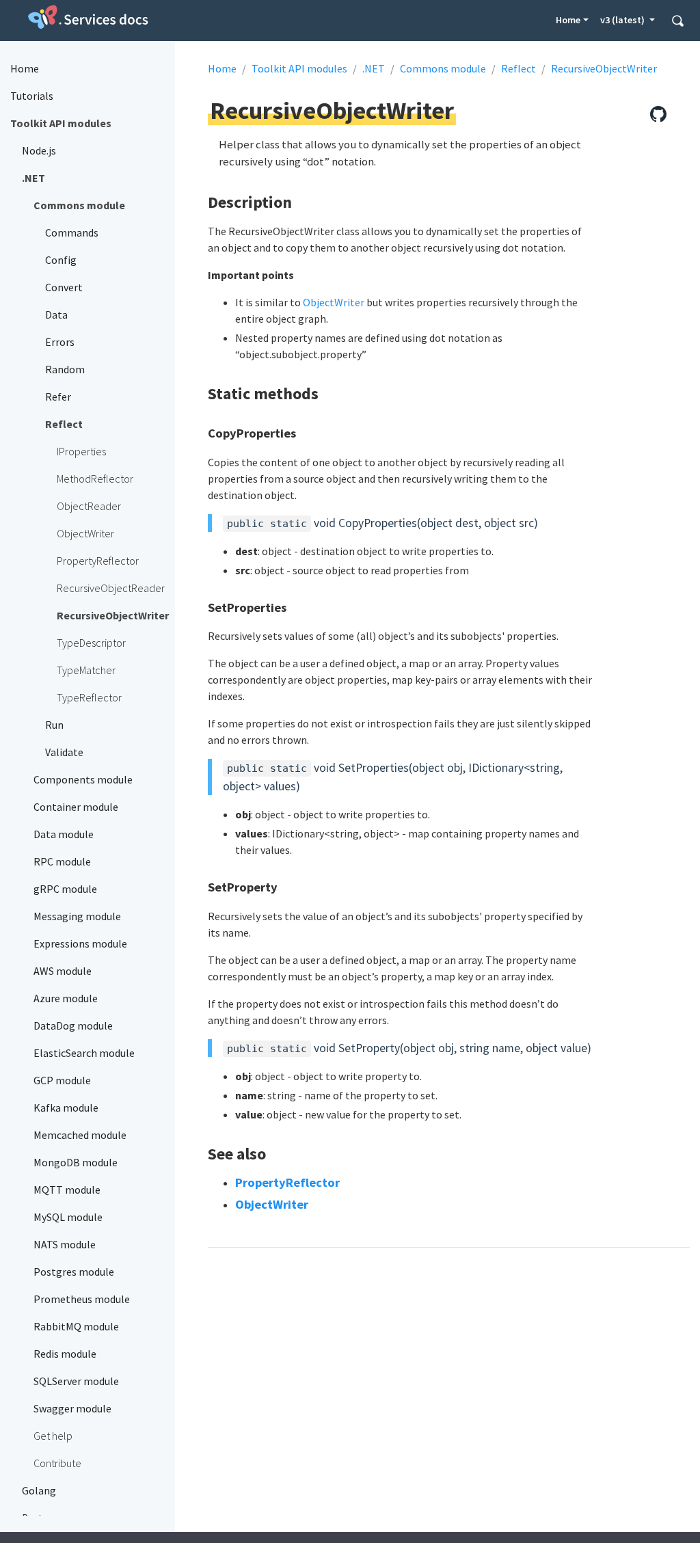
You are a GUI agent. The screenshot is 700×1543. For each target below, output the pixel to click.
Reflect (518, 68)
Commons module (443, 68)
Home (568, 20)
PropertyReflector (287, 1182)
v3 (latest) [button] (623, 20)
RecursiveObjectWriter (604, 68)
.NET (373, 68)
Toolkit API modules (299, 68)
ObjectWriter (333, 302)
